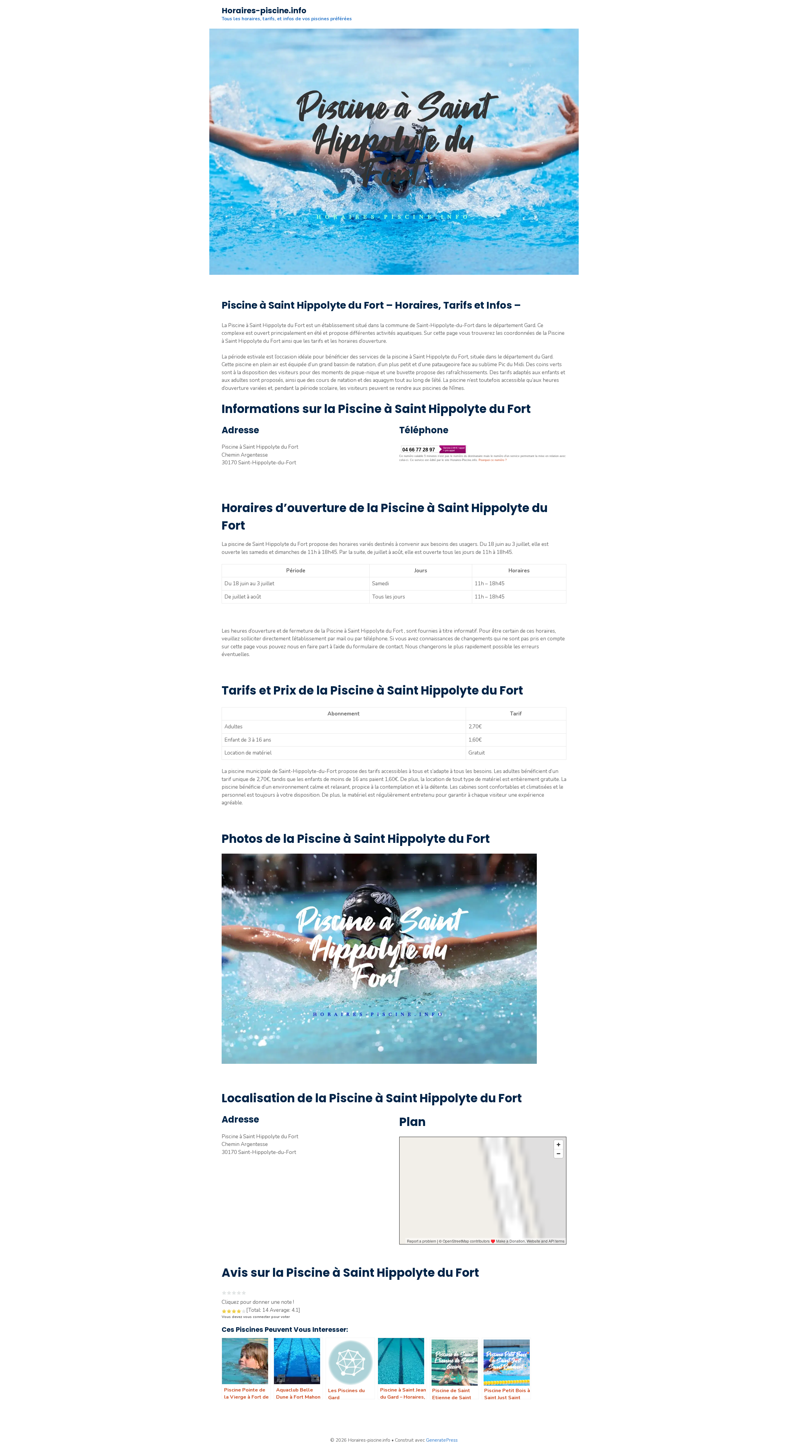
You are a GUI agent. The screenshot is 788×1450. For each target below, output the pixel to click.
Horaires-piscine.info (264, 10)
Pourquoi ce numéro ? (493, 460)
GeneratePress (442, 1440)
